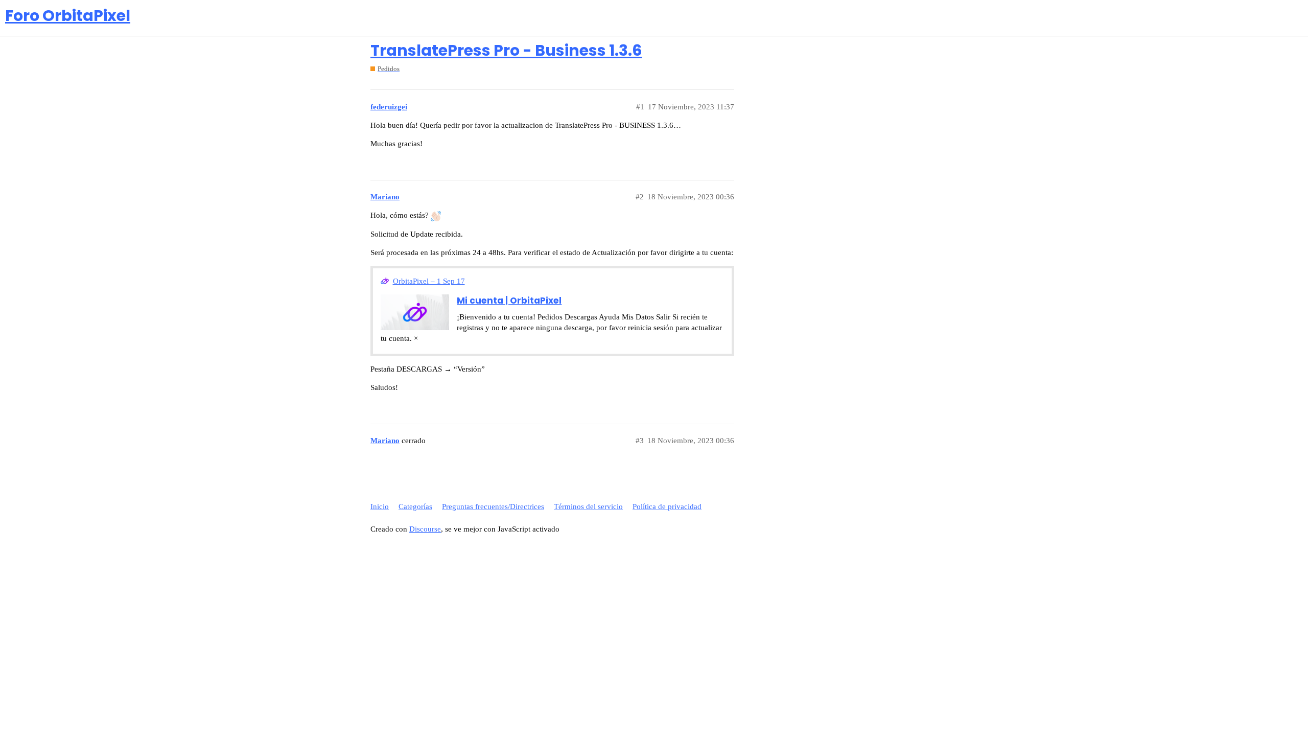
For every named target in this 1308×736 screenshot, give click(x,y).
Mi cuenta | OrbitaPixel (509, 300)
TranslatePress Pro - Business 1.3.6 (506, 50)
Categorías (415, 506)
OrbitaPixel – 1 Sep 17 (429, 281)
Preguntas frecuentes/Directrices (493, 506)
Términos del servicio (588, 506)
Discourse (425, 529)
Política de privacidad (667, 506)
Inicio (379, 506)
